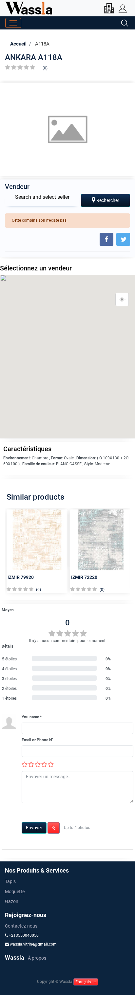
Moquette (15, 891)
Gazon (11, 901)
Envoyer (34, 827)
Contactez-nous (21, 926)
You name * (32, 717)
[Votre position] (122, 299)
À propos (37, 958)
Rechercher (107, 200)
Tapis (10, 881)
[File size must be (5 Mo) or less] (54, 828)
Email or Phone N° (37, 740)
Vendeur (17, 187)
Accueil (18, 44)
